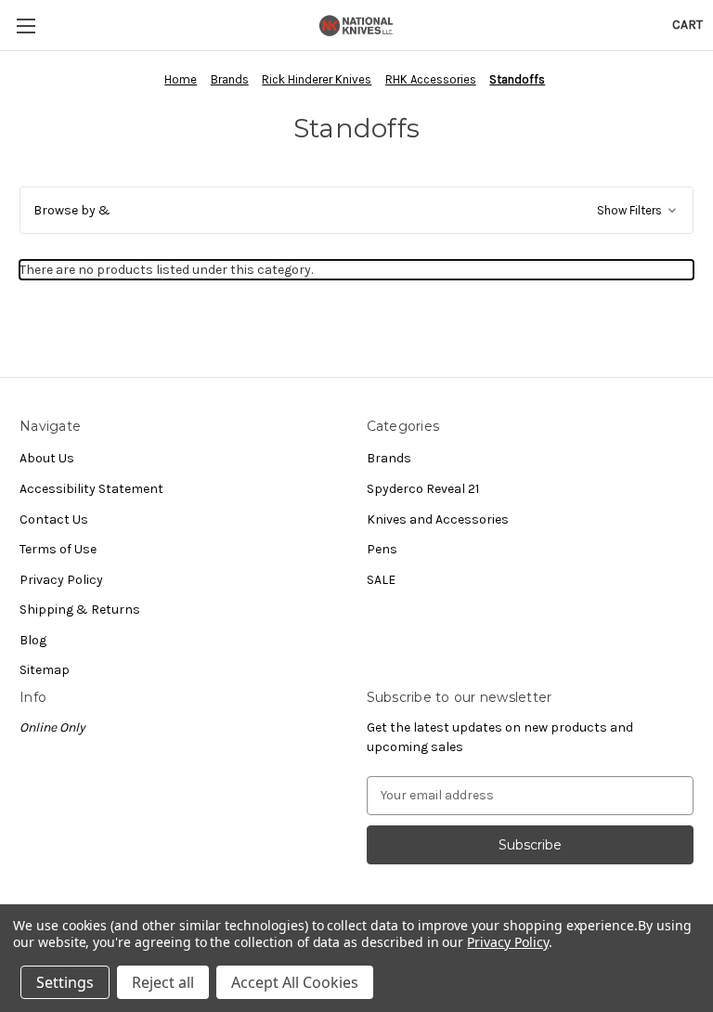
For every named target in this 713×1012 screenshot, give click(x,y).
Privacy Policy (61, 580)
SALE (381, 580)
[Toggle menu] (25, 25)
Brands (389, 458)
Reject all (163, 982)
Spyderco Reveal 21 (423, 489)
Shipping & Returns (79, 609)
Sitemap (44, 670)
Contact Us (53, 519)
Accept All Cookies (294, 982)
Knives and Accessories (438, 519)
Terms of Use (58, 549)
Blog (32, 640)
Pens (382, 549)
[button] (356, 210)
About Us (46, 458)
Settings (65, 982)
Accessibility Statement (91, 489)
